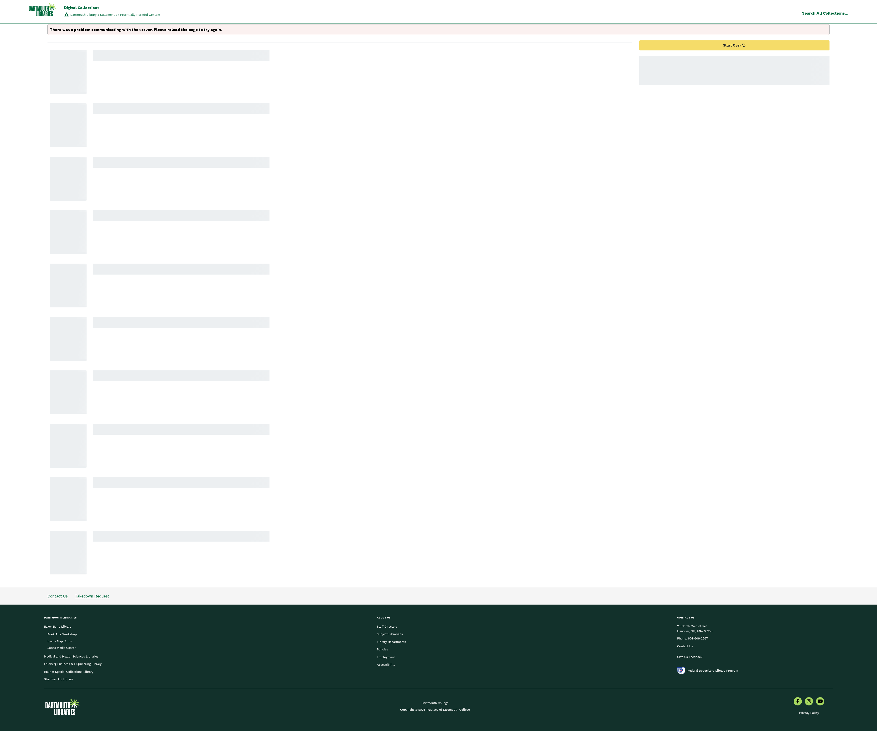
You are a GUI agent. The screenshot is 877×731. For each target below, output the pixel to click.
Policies (382, 649)
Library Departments (391, 642)
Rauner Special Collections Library (68, 672)
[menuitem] (798, 701)
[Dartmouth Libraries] (42, 12)
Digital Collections (81, 7)
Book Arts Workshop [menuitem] (62, 634)
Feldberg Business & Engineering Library (73, 664)
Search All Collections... (825, 13)
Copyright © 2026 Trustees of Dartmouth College (435, 709)
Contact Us (58, 596)
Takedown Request (92, 596)
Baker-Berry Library (57, 626)
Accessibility (386, 665)
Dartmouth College (435, 703)
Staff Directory (387, 626)
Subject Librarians (390, 634)
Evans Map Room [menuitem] (60, 641)
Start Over (732, 45)
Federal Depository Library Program (712, 670)
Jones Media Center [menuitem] (62, 648)
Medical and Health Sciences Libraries (71, 656)
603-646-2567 (698, 638)
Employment (386, 657)
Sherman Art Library (58, 679)
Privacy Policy (809, 713)
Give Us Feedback (689, 657)
